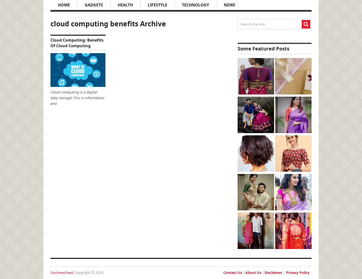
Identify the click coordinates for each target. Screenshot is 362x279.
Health (125, 5)
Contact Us (232, 272)
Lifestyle (157, 5)
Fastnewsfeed (61, 272)
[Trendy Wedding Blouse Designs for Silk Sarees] (293, 231)
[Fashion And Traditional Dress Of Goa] (256, 231)
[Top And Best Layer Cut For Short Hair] (256, 154)
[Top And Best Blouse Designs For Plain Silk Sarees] (293, 115)
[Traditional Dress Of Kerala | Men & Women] (256, 193)
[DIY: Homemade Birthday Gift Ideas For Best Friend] (293, 77)
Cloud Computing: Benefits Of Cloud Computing (76, 42)
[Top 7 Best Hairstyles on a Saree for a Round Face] (293, 193)
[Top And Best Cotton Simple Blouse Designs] (293, 154)
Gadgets (94, 5)
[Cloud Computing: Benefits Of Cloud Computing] (77, 70)
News (229, 5)
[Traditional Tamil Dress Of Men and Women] (256, 115)
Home (64, 5)
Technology (195, 5)
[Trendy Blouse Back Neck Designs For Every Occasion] (256, 77)
